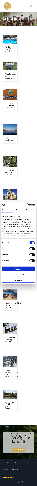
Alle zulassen (18, 269)
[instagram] (22, 482)
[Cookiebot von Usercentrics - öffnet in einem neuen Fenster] (26, 204)
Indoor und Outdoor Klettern (9, 172)
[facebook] (15, 482)
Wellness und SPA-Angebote (9, 49)
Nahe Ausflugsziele (10, 139)
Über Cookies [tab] (30, 210)
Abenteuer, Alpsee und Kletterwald (10, 105)
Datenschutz (26, 462)
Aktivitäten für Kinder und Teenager (9, 405)
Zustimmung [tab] (6, 210)
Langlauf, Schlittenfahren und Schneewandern (11, 373)
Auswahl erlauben (18, 274)
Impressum (19, 462)
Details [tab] (18, 210)
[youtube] (18, 482)
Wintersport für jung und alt (10, 339)
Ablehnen (18, 280)
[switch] (32, 248)
